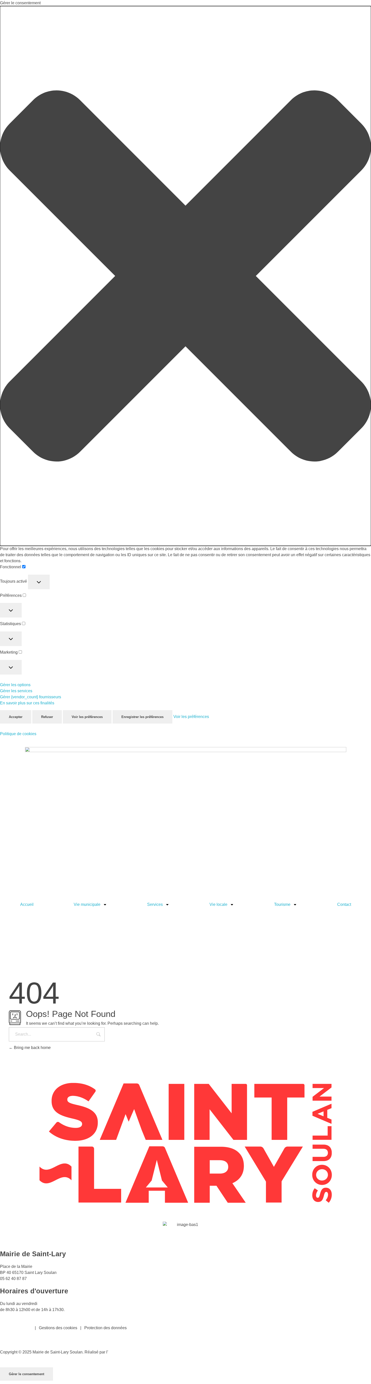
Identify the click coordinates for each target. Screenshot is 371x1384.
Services (155, 904)
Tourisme (282, 904)
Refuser (47, 717)
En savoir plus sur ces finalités (27, 703)
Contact (344, 904)
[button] (185, 276)
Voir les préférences (87, 717)
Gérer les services (16, 691)
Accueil (27, 904)
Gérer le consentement (26, 1374)
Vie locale (218, 904)
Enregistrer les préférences (142, 717)
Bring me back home (32, 1047)
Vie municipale (87, 904)
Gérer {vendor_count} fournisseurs (30, 697)
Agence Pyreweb (123, 1352)
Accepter (15, 717)
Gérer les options (15, 685)
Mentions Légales (16, 1328)
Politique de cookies (18, 734)
